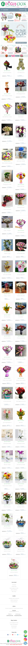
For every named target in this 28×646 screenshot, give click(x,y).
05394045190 (21, 9)
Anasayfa (14, 584)
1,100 (7, 212)
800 (21, 383)
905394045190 (18, 614)
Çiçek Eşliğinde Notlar (14, 588)
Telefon (10, 614)
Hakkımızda (14, 586)
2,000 (21, 76)
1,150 (20, 143)
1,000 (20, 189)
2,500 (21, 98)
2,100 (20, 404)
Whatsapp (18, 614)
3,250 (7, 532)
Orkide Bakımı (14, 626)
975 (21, 299)
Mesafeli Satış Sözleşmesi (14, 598)
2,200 (7, 234)
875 (7, 426)
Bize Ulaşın (14, 591)
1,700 (21, 341)
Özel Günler (14, 627)
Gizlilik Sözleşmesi (14, 600)
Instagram (15, 634)
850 (7, 257)
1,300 (20, 236)
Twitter (19, 634)
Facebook (10, 634)
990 (21, 257)
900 (7, 299)
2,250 (7, 142)
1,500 (7, 120)
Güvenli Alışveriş (14, 601)
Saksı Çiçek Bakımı (14, 624)
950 (21, 278)
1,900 (7, 166)
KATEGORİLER (5, 9)
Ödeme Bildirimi (14, 589)
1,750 (7, 99)
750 (7, 76)
